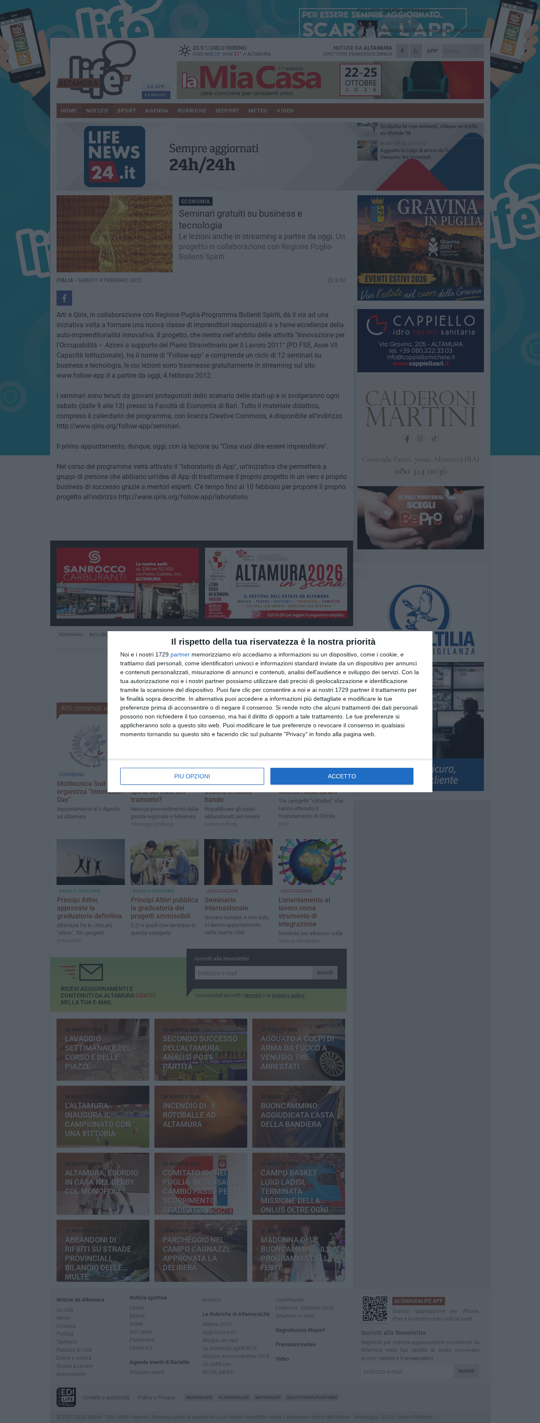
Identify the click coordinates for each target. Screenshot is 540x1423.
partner (180, 654)
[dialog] (270, 711)
